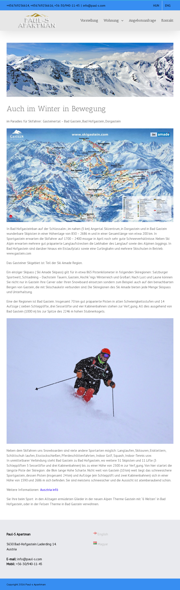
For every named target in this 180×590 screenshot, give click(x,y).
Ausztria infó (49, 490)
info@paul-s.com (94, 5)
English (102, 534)
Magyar (102, 544)
